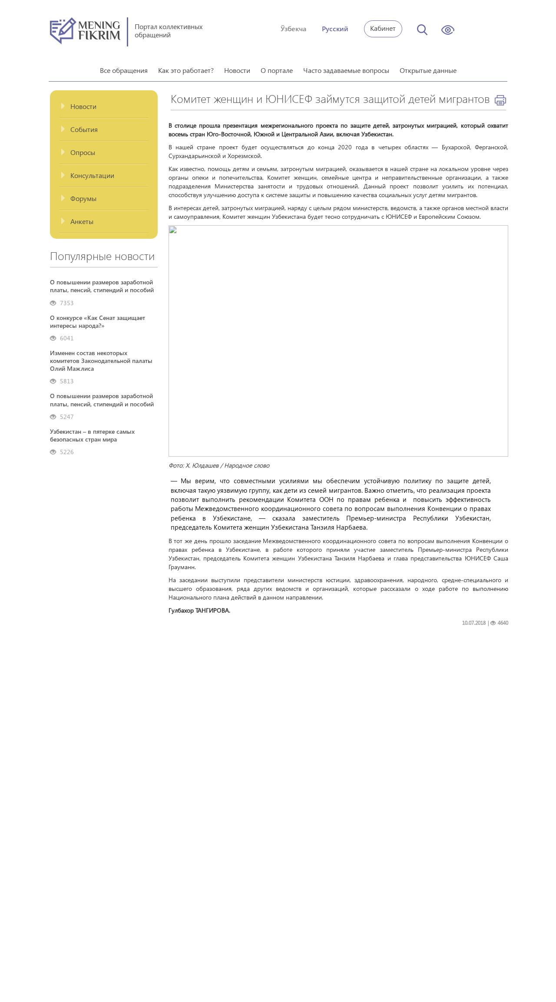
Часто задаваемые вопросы (346, 70)
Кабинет (383, 28)
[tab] (104, 107)
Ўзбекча (293, 28)
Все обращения (124, 70)
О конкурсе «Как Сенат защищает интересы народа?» (97, 322)
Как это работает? (186, 70)
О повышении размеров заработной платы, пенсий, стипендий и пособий (102, 286)
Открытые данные (428, 70)
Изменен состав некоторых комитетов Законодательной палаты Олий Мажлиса (101, 360)
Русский (335, 28)
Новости (237, 70)
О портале (277, 70)
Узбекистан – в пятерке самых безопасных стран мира (92, 435)
